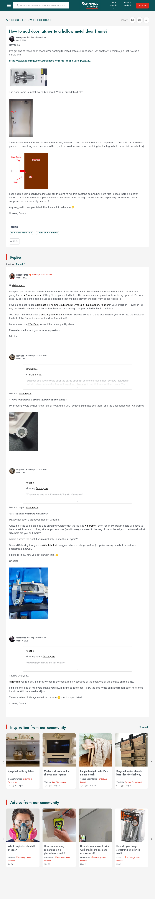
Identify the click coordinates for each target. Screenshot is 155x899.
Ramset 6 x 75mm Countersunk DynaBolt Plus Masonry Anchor (73, 304)
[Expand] (77, 387)
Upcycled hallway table (21, 771)
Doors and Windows (47, 233)
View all (144, 727)
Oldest (19, 264)
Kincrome (90, 525)
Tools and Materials (21, 233)
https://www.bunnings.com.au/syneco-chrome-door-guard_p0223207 (50, 60)
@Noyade (14, 681)
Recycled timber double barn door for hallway (129, 772)
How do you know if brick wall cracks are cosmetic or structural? (94, 849)
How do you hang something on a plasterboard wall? (54, 849)
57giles (47, 782)
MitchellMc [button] (22, 274)
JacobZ (11, 857)
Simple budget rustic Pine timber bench (94, 772)
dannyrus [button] (21, 37)
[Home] (7, 20)
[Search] (17, 5)
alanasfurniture (15, 779)
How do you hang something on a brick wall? (128, 849)
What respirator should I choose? (21, 847)
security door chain (52, 314)
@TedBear (33, 324)
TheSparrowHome (88, 779)
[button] (12, 39)
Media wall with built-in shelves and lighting (57, 772)
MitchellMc (49, 857)
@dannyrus (18, 285)
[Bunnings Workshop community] (90, 5)
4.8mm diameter (33, 295)
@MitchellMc (50, 545)
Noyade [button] (20, 355)
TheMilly (120, 782)
